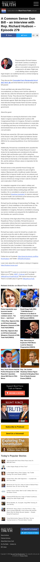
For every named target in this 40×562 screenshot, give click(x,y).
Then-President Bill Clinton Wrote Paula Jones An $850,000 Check (20, 461)
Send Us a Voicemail (15, 433)
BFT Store (4, 547)
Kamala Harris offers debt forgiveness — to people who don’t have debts (21, 479)
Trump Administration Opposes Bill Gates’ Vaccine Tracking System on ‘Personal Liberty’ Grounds (20, 519)
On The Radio (4, 544)
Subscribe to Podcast (15, 427)
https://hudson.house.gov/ (9, 265)
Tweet (25, 35)
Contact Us (13, 544)
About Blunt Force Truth (7, 541)
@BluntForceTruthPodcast (9, 276)
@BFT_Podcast (19, 274)
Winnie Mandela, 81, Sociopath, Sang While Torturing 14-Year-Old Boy (22, 503)
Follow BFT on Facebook (30, 529)
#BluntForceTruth (28, 279)
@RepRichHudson (24, 258)
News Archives (5, 535)
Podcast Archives (5, 538)
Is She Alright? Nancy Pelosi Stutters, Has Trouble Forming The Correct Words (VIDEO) (20, 473)
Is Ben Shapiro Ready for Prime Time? (17, 466)
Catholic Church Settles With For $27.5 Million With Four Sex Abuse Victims (22, 491)
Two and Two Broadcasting (17, 554)
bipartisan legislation (18, 194)
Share (9, 35)
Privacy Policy (24, 555)
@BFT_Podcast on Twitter (30, 533)
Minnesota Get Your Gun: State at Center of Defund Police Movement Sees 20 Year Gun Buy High (22, 485)
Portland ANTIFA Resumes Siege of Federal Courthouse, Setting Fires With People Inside (22, 497)
